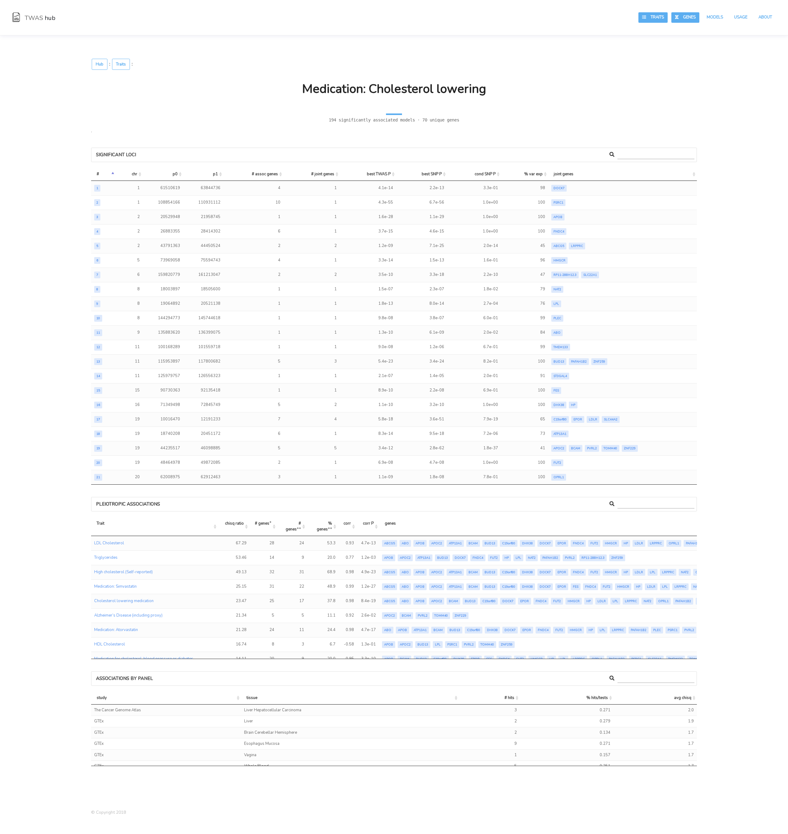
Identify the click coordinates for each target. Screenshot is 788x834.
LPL (556, 304)
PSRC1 (558, 203)
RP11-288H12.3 (565, 275)
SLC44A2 (610, 419)
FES (556, 390)
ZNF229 (630, 448)
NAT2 (557, 289)
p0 (175, 174)
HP (573, 405)
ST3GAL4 (560, 376)
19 (98, 448)
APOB (557, 217)
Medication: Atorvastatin (116, 630)
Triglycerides (106, 557)
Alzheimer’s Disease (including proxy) (128, 615)
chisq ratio (234, 523)
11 (98, 333)
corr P (368, 523)
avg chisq (682, 698)
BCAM (575, 448)
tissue (252, 698)
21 (98, 477)
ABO (557, 333)
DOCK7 (559, 188)
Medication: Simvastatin (115, 586)
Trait (100, 523)
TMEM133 (560, 347)
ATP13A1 (559, 434)
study (102, 698)
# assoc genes (265, 174)
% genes (325, 526)
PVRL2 (592, 448)
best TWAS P (379, 174)
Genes (687, 17)
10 (98, 318)
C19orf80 (560, 419)
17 (98, 419)
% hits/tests (597, 698)
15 (98, 390)
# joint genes (322, 174)
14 (98, 376)
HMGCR (559, 260)
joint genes (563, 174)
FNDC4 (558, 231)
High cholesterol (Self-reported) (123, 572)
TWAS (39, 18)
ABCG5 (558, 246)
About (765, 17)
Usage (740, 17)
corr (347, 523)
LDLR (593, 419)
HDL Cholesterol (109, 644)
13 (98, 361)
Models (715, 17)
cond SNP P (485, 174)
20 (98, 463)
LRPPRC (577, 246)
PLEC (557, 318)
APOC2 (558, 448)
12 (98, 347)
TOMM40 (610, 448)
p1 (215, 174)
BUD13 (558, 361)
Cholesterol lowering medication (124, 601)
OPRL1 (558, 477)
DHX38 (558, 405)
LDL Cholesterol (109, 543)
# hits (509, 698)
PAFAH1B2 (579, 361)
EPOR (577, 419)
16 (98, 405)
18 (98, 434)
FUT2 (557, 463)
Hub (99, 64)
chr (134, 174)
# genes (263, 522)
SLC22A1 (590, 275)
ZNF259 (599, 361)
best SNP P (432, 174)
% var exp (533, 174)
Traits (655, 17)
